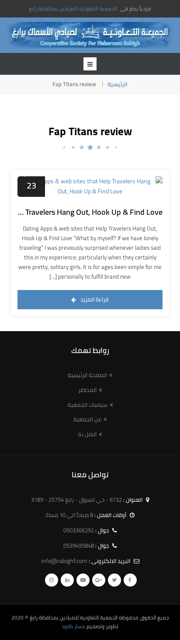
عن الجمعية (87, 419)
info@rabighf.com (64, 561)
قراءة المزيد (94, 299)
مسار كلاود (73, 626)
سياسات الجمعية (87, 404)
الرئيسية (117, 84)
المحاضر (87, 390)
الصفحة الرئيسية (87, 375)
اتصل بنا (87, 434)
